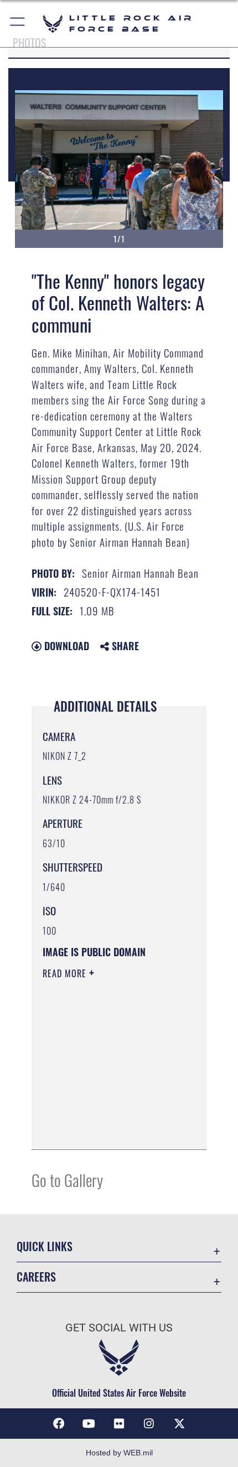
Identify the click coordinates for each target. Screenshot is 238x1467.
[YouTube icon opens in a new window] (89, 1424)
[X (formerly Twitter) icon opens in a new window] (179, 1424)
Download (65, 646)
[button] (18, 23)
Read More (66, 973)
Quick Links (45, 1246)
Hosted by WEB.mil (119, 1452)
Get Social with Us (119, 1327)
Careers (36, 1277)
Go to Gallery (67, 1179)
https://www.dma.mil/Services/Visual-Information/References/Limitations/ (110, 1128)
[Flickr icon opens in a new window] (119, 1424)
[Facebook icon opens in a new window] (58, 1424)
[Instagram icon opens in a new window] (149, 1424)
